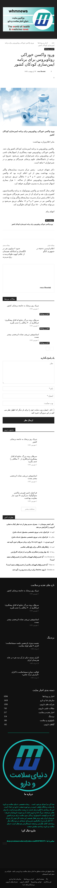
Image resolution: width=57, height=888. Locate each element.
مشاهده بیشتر (29, 509)
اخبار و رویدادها (43, 43)
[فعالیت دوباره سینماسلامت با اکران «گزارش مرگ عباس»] (46, 676)
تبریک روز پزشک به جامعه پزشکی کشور (23, 306)
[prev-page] (51, 348)
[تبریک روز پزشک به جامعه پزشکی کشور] (46, 309)
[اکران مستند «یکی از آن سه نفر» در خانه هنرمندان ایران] (46, 661)
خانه (53, 43)
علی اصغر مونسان (47, 524)
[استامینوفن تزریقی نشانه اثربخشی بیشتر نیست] (46, 338)
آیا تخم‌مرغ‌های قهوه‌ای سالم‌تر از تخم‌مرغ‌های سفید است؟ (27, 565)
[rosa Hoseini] (48, 71)
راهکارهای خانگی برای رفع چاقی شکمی (34, 547)
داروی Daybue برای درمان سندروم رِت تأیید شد (29, 570)
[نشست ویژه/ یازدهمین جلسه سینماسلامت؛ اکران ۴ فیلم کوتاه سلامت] (46, 647)
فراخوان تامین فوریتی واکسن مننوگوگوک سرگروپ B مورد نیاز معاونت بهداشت (24, 495)
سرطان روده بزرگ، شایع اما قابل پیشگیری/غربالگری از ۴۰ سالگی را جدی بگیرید (23, 459)
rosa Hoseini (41, 71)
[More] (28, 83)
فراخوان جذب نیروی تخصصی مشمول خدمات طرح (31, 532)
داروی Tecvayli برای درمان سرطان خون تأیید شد (24, 542)
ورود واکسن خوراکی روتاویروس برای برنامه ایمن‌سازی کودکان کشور (32, 224)
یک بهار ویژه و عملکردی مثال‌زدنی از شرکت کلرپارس (30, 552)
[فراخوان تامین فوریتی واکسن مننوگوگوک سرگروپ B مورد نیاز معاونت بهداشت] (45, 495)
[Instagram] (5, 843)
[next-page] (47, 348)
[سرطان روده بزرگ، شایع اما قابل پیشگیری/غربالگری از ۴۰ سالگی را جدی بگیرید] (46, 324)
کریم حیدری (49, 542)
